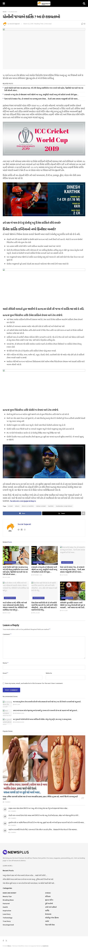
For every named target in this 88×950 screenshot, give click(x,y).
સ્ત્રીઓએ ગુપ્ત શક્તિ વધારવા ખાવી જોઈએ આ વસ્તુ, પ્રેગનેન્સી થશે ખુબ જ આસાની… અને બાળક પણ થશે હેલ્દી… (73, 605)
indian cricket (41, 506)
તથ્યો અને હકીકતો (51, 907)
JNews (9, 946)
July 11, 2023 (64, 610)
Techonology (7, 917)
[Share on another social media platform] (83, 513)
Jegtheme (45, 946)
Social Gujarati (15, 24)
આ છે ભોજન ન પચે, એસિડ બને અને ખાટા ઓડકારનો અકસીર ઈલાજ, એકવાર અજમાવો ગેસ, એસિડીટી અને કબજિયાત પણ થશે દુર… (15, 606)
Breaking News (8, 900)
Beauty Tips (7, 896)
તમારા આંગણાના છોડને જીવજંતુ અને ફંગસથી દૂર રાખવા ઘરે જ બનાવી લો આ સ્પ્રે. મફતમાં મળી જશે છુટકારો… (45, 710)
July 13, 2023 (64, 575)
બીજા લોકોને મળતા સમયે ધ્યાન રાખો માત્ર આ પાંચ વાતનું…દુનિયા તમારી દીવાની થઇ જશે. (28, 879)
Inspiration (7, 910)
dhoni (17, 506)
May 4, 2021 (17, 704)
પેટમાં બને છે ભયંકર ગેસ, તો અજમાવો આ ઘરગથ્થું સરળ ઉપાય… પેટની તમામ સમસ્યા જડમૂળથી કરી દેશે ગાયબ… (41, 98)
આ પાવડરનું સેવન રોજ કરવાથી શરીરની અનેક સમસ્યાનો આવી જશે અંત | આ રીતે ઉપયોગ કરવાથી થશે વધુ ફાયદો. (47, 702)
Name (5, 663)
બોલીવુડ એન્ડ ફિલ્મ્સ (52, 917)
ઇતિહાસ (48, 896)
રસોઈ (47, 921)
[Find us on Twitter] (6, 940)
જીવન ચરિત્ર (49, 900)
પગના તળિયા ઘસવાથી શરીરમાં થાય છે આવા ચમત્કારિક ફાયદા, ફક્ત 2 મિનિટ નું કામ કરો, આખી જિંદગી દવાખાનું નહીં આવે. (40, 797)
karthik (50, 506)
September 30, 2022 (19, 713)
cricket (10, 506)
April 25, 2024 (36, 613)
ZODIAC (48, 893)
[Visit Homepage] (44, 3)
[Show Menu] (4, 3)
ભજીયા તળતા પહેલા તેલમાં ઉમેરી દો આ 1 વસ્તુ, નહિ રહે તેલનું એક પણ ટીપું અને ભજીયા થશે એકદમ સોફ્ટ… (38, 808)
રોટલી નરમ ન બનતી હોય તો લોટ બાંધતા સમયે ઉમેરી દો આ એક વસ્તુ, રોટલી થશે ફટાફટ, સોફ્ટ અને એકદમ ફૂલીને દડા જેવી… (43, 815)
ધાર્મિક (47, 910)
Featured (6, 903)
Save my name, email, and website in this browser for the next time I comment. (34, 683)
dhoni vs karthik (28, 506)
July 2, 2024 (7, 577)
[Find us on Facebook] (3, 940)
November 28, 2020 (19, 722)
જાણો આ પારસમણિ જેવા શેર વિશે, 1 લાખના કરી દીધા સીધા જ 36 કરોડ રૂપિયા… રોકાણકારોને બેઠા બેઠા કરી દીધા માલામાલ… (43, 829)
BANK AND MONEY (9, 893)
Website (49, 673)
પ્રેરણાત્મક (48, 914)
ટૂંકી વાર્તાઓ (49, 903)
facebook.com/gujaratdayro (23, 500)
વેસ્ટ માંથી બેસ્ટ (50, 924)
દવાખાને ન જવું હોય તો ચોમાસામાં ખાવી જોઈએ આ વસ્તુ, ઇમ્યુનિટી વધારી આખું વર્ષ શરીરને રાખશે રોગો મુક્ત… (41, 94)
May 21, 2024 (7, 613)
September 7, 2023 (37, 575)
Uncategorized (12, 12)
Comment (7, 634)
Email (5, 673)
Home (4, 12)
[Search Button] (84, 3)
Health (5, 907)
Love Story (6, 914)
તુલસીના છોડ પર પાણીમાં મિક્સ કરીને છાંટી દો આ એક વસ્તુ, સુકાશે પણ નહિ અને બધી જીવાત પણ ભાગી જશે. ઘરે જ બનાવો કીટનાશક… (46, 822)
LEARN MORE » (8, 865)
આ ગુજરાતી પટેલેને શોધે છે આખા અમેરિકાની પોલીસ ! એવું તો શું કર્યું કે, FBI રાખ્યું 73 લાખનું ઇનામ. (42, 719)
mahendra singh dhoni (64, 506)
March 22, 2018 (28, 24)
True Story (7, 921)
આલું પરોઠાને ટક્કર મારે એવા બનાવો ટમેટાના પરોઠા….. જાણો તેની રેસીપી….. (25, 875)
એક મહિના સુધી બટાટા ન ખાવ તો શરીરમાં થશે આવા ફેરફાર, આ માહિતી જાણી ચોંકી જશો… (29, 883)
